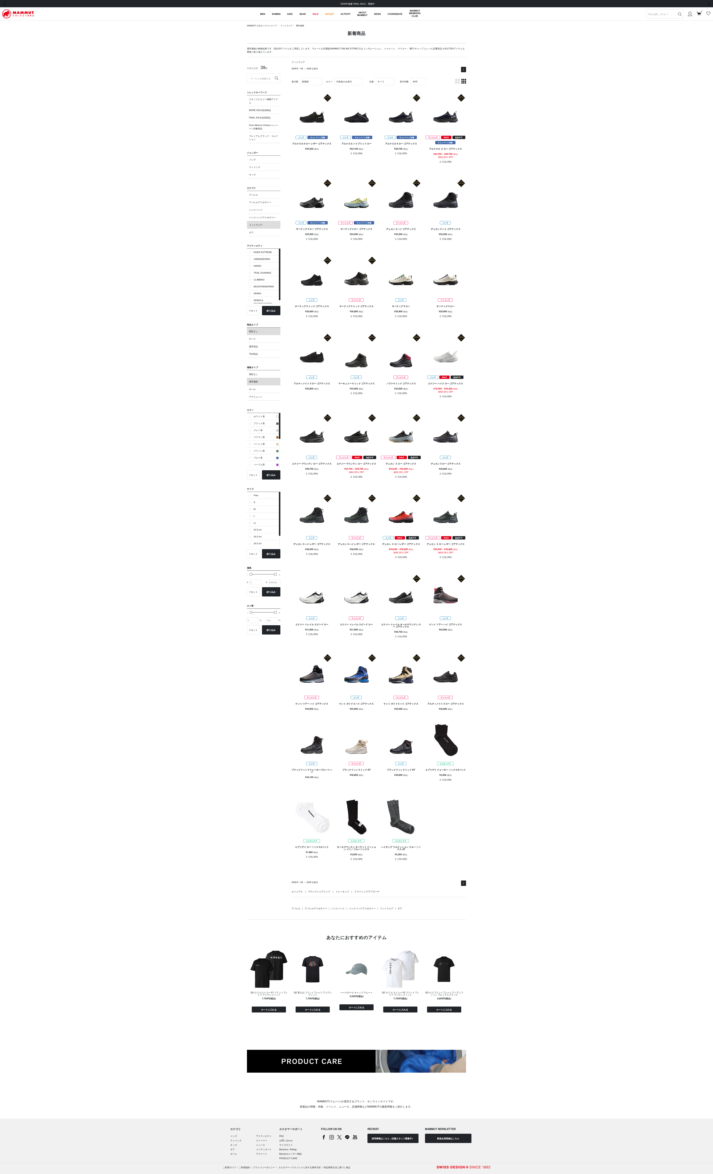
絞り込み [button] (271, 310)
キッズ (252, 174)
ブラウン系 (259, 436)
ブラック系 (259, 423)
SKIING (257, 293)
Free (256, 495)
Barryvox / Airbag (288, 1149)
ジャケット (389, 48)
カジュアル (297, 891)
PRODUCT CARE (288, 1158)
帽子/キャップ (417, 48)
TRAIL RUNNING (262, 272)
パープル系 (259, 464)
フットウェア (286, 25)
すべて (252, 338)
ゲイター (402, 48)
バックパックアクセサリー (262, 217)
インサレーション (372, 48)
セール (252, 389)
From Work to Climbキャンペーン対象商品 (263, 126)
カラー (329, 81)
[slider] (251, 574)
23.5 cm (258, 529)
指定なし (253, 331)
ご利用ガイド (229, 1167)
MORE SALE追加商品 (260, 110)
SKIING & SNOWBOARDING (263, 302)
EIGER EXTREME (263, 252)
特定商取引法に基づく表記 (337, 1167)
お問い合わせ (286, 1140)
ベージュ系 (259, 443)
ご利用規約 (244, 1167)
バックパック (255, 209)
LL (255, 522)
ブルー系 (258, 457)
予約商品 (253, 353)
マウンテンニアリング (319, 891)
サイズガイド (286, 1144)
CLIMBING (259, 279)
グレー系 (258, 430)
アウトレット (255, 396)
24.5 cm (258, 543)
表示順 (295, 81)
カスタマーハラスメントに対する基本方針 (299, 1167)
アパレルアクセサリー (260, 202)
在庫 (371, 81)
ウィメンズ (254, 167)
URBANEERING (262, 258)
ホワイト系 (259, 416)
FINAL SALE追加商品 (260, 117)
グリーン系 (259, 450)
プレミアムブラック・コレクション (263, 137)
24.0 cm (258, 536)
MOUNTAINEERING (264, 286)
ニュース (260, 1144)
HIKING (257, 265)
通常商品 (253, 346)
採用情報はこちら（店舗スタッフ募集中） (393, 1138)
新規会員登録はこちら (448, 1138)
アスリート (261, 1153)
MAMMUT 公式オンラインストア (262, 25)
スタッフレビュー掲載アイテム (263, 100)
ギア (251, 232)
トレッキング (342, 891)
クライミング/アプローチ (367, 891)
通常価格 (300, 25)
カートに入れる (269, 1009)
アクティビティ (264, 1135)
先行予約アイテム (454, 48)
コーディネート (264, 1149)
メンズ (252, 159)
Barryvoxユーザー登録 (290, 1153)
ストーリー (261, 1140)
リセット (253, 310)
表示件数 (404, 81)
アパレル (253, 194)
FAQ (281, 1135)
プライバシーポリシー (264, 1167)
